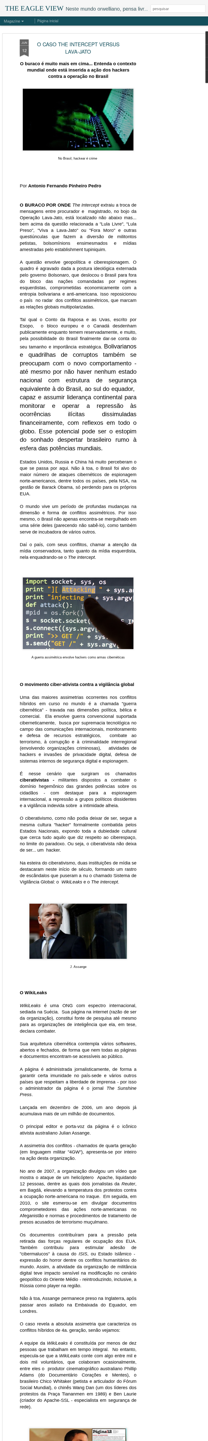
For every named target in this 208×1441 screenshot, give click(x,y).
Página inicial (47, 20)
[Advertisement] (164, 119)
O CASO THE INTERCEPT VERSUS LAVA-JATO (78, 47)
